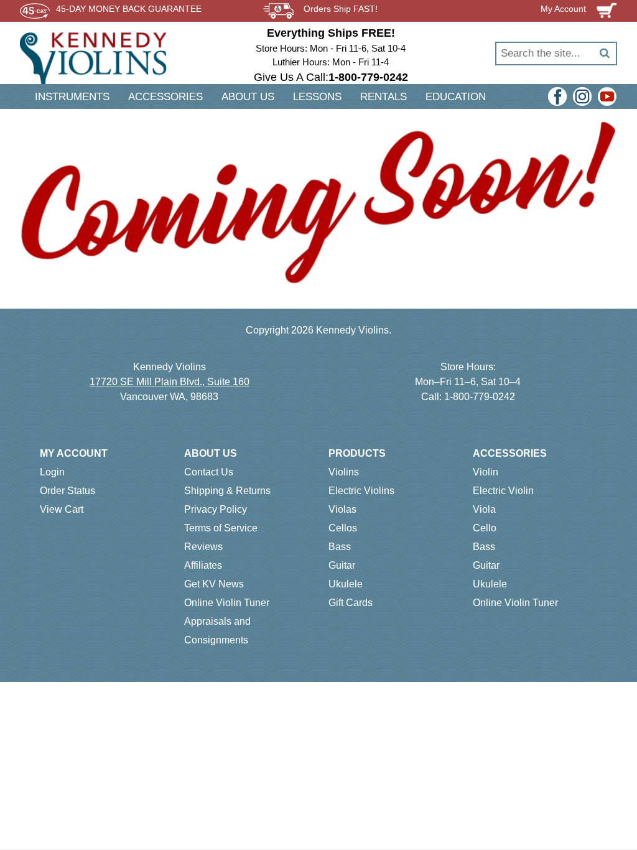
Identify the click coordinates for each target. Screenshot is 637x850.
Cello (484, 528)
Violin (485, 472)
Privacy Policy (215, 509)
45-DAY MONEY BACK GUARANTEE (129, 9)
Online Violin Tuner (226, 602)
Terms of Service (221, 528)
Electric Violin (503, 490)
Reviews (203, 546)
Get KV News (214, 584)
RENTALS (383, 97)
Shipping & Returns (227, 490)
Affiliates (203, 565)
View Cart (61, 509)
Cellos (342, 528)
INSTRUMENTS (72, 97)
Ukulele (345, 584)
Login (52, 472)
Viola (484, 509)
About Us (210, 453)
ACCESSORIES (165, 97)
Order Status (67, 490)
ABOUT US (247, 97)
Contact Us (208, 472)
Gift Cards (350, 602)
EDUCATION (455, 97)
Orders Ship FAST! (341, 9)
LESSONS (317, 97)
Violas (342, 509)
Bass (339, 546)
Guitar (341, 565)
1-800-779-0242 (479, 396)
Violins (343, 472)
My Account (74, 453)
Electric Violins (361, 490)
